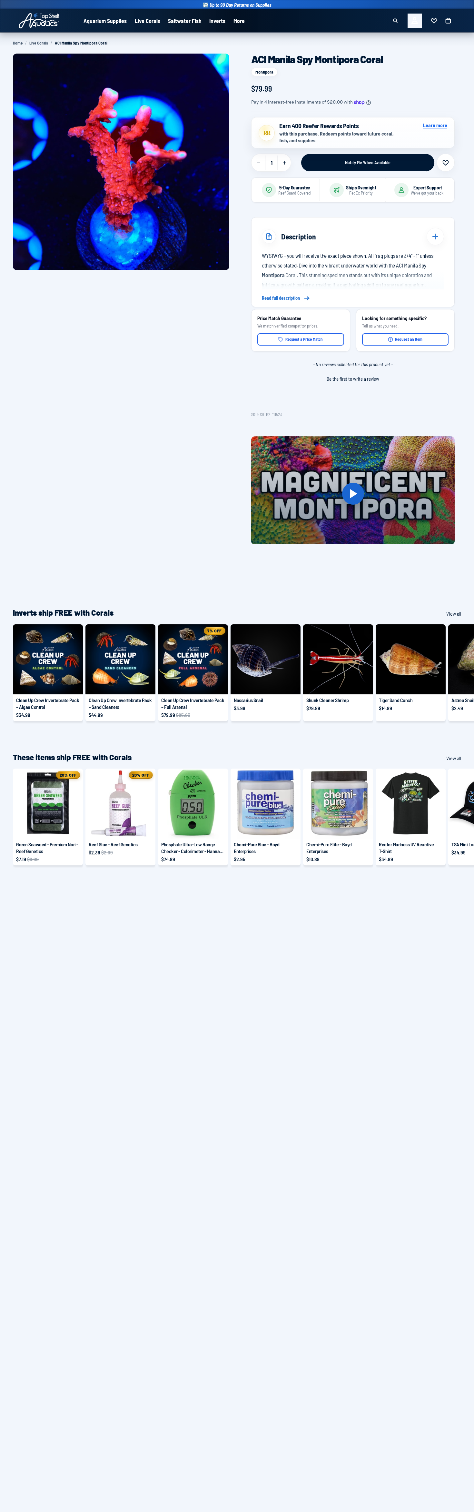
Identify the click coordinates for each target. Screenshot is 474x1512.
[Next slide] (454, 673)
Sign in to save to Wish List (446, 163)
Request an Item (408, 339)
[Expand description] (435, 236)
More (239, 20)
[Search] (395, 21)
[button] (353, 378)
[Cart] (448, 21)
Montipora (264, 72)
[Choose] (73, 684)
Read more (353, 298)
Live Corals (38, 42)
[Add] (290, 684)
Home (18, 42)
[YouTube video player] (353, 493)
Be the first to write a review (353, 379)
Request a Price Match (304, 339)
